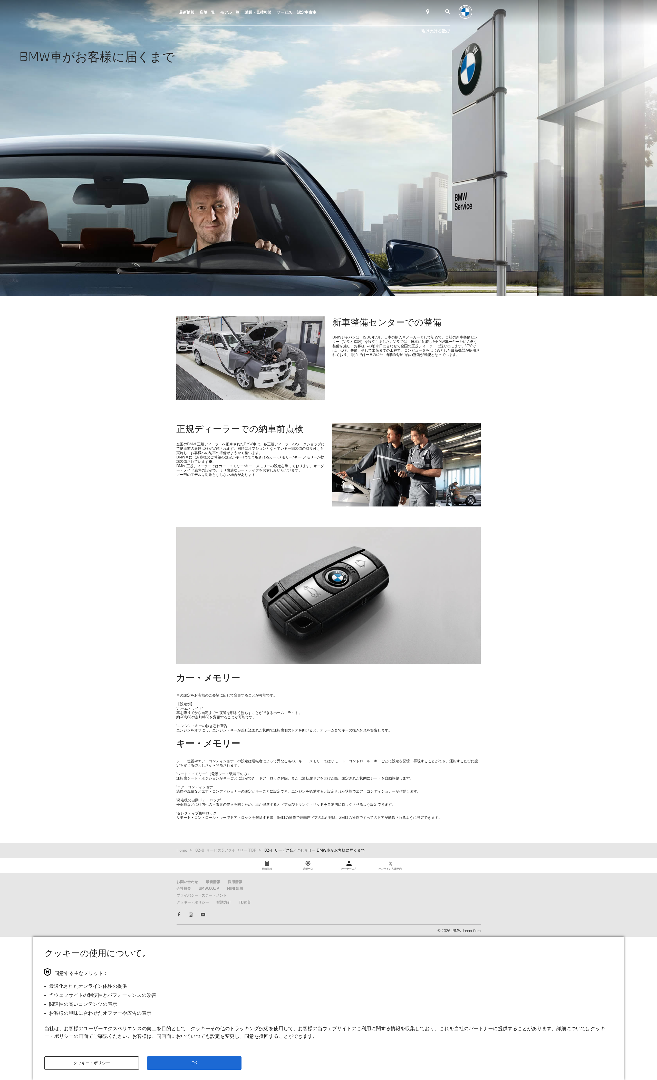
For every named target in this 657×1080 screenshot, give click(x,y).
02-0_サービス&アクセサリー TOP (225, 850)
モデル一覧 (229, 12)
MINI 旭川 (235, 888)
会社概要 (184, 888)
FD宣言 (245, 902)
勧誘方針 (224, 902)
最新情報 (187, 12)
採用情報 (235, 881)
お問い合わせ (187, 881)
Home (182, 850)
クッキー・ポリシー (193, 902)
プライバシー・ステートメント (202, 895)
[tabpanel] (328, 595)
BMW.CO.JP (209, 888)
